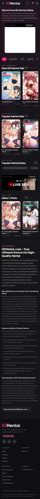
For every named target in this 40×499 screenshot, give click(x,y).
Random (5, 461)
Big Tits (30, 59)
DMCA (4, 473)
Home (4, 451)
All (4, 59)
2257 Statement (7, 470)
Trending (5, 455)
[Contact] (9, 441)
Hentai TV (25, 451)
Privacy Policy (6, 480)
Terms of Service (7, 476)
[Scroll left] (32, 68)
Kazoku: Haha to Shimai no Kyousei (15, 168)
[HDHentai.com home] (13, 3)
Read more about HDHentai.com (15, 409)
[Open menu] (3, 3)
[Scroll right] (36, 68)
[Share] (14, 441)
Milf (22, 59)
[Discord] (4, 441)
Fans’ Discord (28, 469)
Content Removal (8, 483)
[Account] (37, 3)
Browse (4, 458)
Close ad (29, 25)
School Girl (13, 59)
